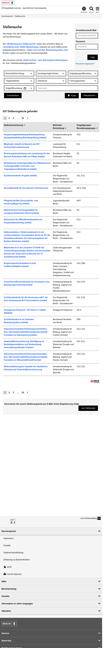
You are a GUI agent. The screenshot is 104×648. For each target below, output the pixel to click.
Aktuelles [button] (6, 611)
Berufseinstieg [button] (9, 589)
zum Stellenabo (88, 408)
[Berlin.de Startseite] (8, 3)
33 (23, 118)
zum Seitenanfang (88, 518)
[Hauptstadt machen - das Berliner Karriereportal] (24, 9)
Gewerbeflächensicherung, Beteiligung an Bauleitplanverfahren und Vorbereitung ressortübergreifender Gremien (24, 344)
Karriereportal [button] (9, 531)
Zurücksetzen (13, 95)
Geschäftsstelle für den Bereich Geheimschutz (26, 188)
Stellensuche (20, 16)
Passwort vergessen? (85, 64)
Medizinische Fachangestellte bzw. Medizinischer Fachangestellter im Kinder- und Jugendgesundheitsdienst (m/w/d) (27, 166)
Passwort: (80, 41)
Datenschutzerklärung (13, 552)
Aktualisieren (89, 95)
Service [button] (5, 633)
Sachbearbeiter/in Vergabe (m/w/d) (20, 176)
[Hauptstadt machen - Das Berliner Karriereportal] (13, 521)
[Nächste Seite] (28, 118)
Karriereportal (7, 16)
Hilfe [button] (4, 581)
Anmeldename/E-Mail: (86, 30)
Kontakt (7, 545)
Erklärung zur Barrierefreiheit (16, 560)
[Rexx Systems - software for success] (94, 381)
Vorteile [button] (5, 596)
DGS (9, 567)
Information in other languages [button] (17, 603)
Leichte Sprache (14, 574)
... (18, 118)
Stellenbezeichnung (13, 125)
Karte (73, 95)
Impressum (8, 538)
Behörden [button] (6, 640)
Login (92, 57)
